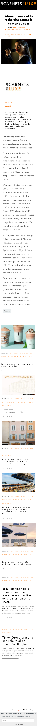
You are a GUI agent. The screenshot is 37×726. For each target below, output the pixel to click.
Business (8, 27)
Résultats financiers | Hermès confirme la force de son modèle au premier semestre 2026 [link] (17, 595)
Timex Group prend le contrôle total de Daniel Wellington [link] (17, 641)
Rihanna (7, 311)
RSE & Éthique (19, 27)
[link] (18, 337)
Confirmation (18, 725)
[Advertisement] (18, 685)
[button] (18, 713)
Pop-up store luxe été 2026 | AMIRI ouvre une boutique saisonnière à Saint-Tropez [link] (16, 462)
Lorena (8, 103)
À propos (15, 710)
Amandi (8, 106)
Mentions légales (29, 710)
